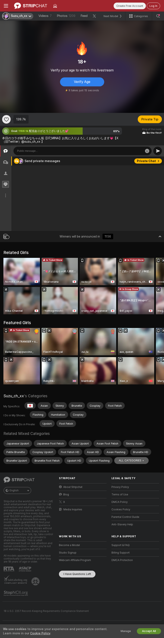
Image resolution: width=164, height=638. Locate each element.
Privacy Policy (120, 487)
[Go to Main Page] (30, 6)
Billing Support (120, 552)
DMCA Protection (122, 560)
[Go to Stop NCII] (16, 593)
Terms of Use (119, 494)
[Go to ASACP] (25, 569)
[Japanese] (30, 405)
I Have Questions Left (77, 574)
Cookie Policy (40, 633)
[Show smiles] (147, 151)
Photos (66, 16)
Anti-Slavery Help (122, 524)
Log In (153, 5)
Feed (84, 16)
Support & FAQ (120, 545)
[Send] (157, 151)
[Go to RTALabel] (9, 569)
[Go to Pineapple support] (35, 581)
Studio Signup (67, 552)
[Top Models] (55, 6)
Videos (45, 16)
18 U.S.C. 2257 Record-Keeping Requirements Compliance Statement (46, 611)
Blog (66, 494)
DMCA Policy (119, 502)
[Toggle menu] (6, 6)
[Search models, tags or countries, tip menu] (158, 16)
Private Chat (146, 161)
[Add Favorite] (6, 119)
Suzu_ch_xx (13, 396)
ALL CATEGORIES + (131, 460)
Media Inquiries (72, 509)
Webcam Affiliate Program (75, 560)
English (14, 490)
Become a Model (69, 545)
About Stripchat (72, 487)
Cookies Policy (120, 509)
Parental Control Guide (125, 516)
